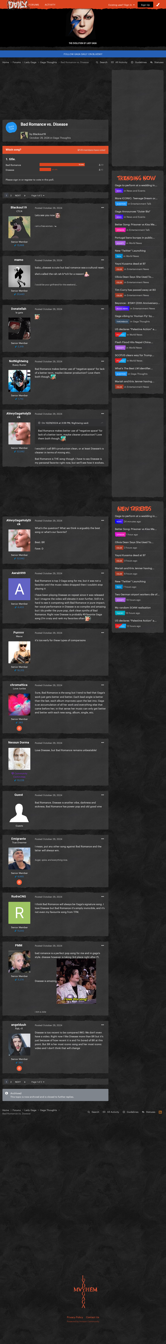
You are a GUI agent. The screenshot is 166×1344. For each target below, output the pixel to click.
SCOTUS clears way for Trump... (134, 355)
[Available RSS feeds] (160, 1111)
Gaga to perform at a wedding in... (136, 185)
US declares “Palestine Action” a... (136, 329)
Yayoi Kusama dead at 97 (130, 263)
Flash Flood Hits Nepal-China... (134, 342)
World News (135, 243)
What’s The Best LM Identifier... (134, 368)
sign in (17, 179)
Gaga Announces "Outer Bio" (132, 211)
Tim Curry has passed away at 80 (135, 289)
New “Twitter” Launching (130, 250)
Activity (50, 4)
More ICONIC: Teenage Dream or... (136, 198)
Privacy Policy (75, 1317)
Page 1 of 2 (37, 195)
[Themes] (158, 4)
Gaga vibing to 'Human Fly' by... (134, 316)
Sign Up (145, 4)
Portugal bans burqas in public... (135, 237)
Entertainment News (138, 269)
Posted (48, 207)
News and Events (136, 190)
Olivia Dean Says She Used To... (134, 276)
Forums (34, 4)
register (28, 179)
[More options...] (102, 208)
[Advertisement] (55, 91)
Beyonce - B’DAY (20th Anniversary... (137, 303)
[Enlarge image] (76, 980)
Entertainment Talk (141, 203)
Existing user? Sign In (120, 4)
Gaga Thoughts (62, 137)
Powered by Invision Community (83, 1321)
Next (18, 195)
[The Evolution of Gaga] (83, 25)
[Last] (25, 195)
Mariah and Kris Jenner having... (134, 381)
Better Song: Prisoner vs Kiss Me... (136, 224)
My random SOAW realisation (133, 607)
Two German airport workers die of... (137, 594)
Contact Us (92, 1317)
